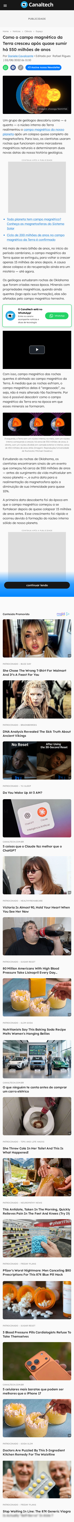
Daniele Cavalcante (20, 56)
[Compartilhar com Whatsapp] (5, 67)
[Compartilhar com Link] (20, 67)
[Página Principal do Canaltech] (37, 7)
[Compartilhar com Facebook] (13, 67)
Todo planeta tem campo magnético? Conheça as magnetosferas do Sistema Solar (35, 223)
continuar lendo (37, 585)
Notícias (16, 31)
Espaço (39, 31)
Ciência (28, 31)
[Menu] (5, 6)
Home (6, 31)
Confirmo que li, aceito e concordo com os (39, 73)
